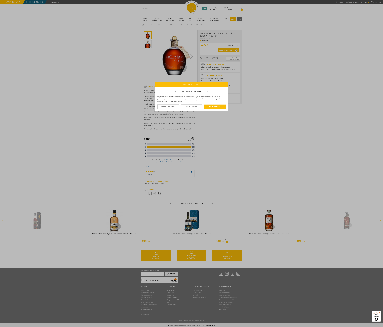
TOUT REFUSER (191, 107)
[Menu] (380, 312)
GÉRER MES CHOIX (168, 107)
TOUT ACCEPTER (214, 107)
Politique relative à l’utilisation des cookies (169, 101)
